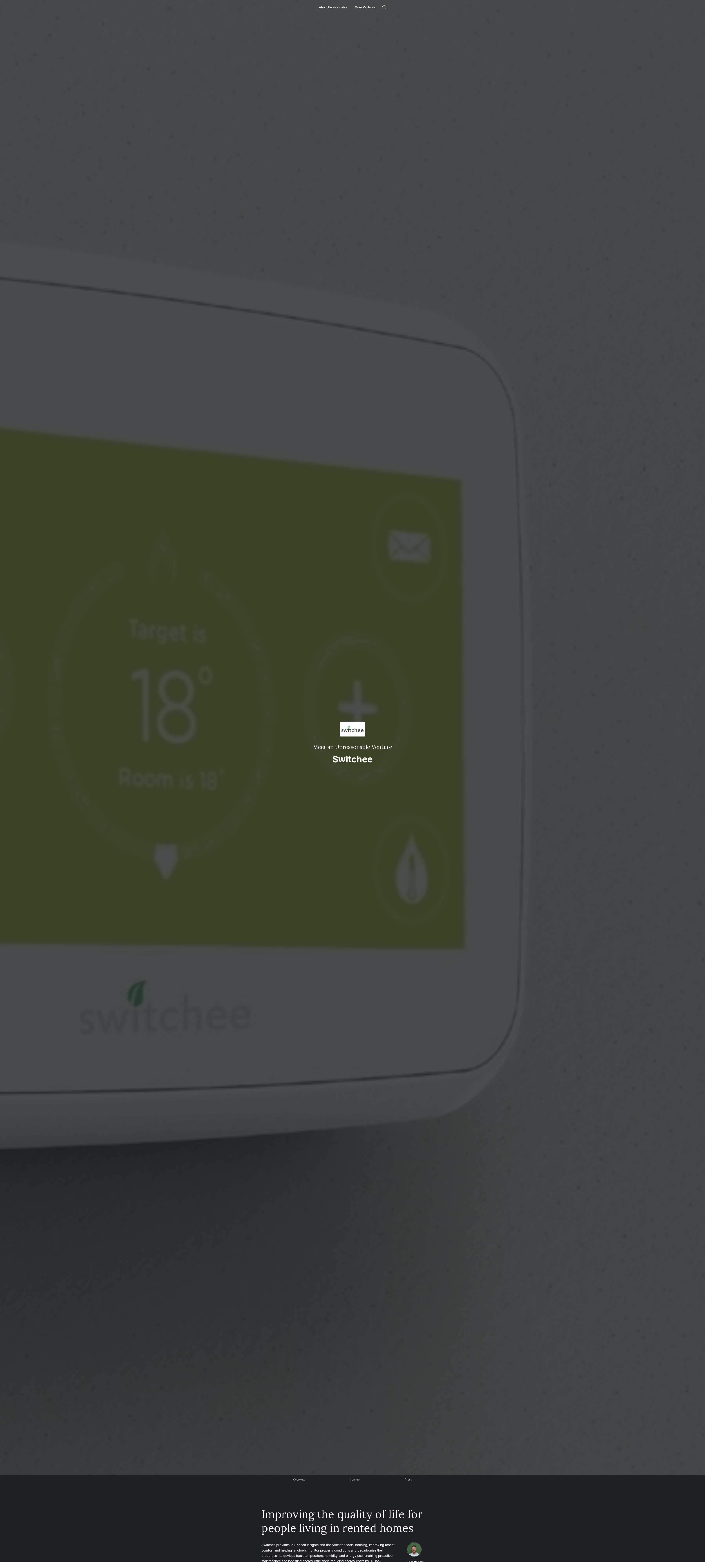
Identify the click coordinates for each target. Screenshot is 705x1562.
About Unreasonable (333, 7)
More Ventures (365, 7)
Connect (355, 1479)
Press (408, 1479)
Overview (299, 1479)
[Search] (384, 7)
